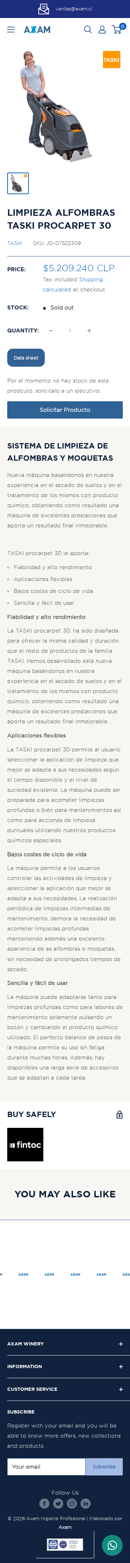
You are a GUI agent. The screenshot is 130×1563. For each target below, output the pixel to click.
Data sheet (26, 357)
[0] (116, 29)
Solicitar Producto (65, 410)
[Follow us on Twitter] (58, 1503)
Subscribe (104, 1466)
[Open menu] (10, 29)
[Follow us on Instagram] (72, 1503)
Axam (65, 1526)
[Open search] (88, 30)
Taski (14, 243)
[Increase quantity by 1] (89, 330)
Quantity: (23, 330)
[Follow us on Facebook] (44, 1503)
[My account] (102, 30)
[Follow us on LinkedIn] (86, 1503)
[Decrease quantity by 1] (50, 330)
